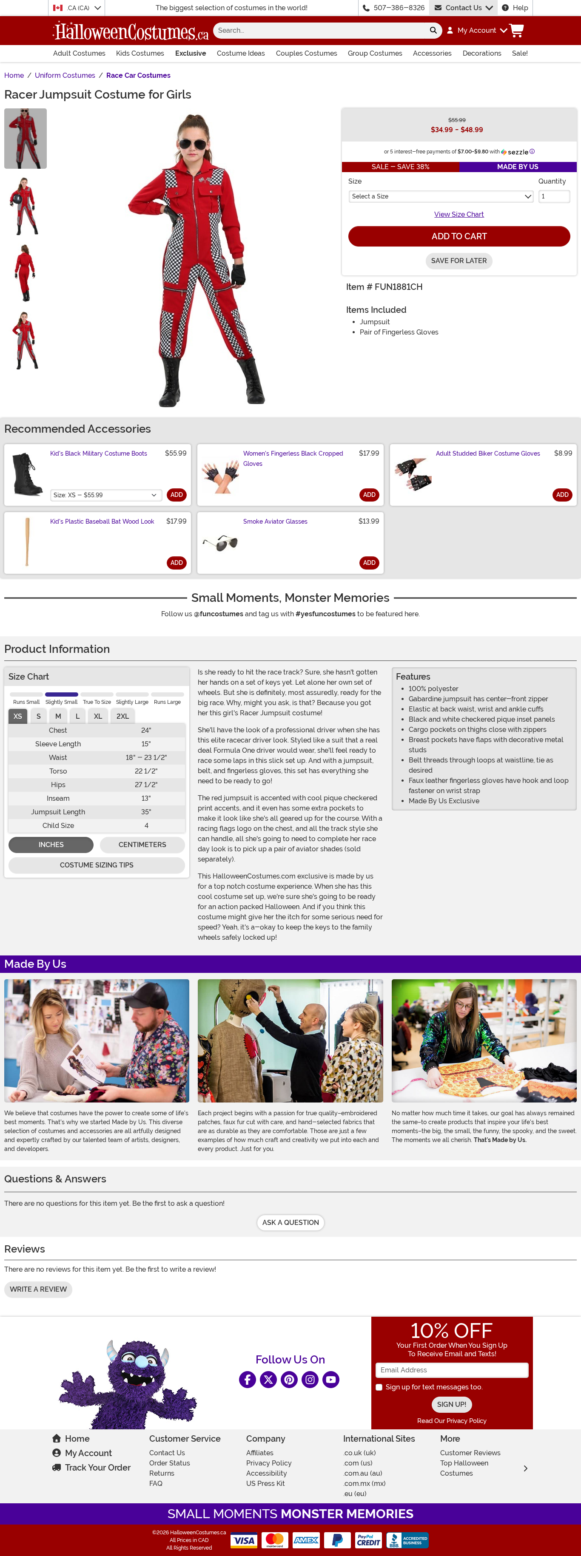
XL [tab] (98, 716)
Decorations (482, 53)
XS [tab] (18, 716)
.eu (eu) (355, 1494)
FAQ (155, 1483)
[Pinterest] (289, 1379)
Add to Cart (459, 236)
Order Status (169, 1463)
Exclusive (190, 53)
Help (520, 8)
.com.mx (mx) (364, 1483)
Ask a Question (290, 1223)
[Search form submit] (433, 31)
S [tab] (39, 716)
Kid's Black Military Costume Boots (98, 453)
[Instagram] (310, 1379)
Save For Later (459, 261)
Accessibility (266, 1473)
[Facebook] (247, 1379)
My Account (88, 1453)
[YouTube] (330, 1379)
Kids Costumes (140, 53)
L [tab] (78, 716)
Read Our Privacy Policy (452, 1421)
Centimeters (142, 845)
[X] (268, 1379)
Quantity (552, 181)
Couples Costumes (306, 53)
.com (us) (358, 1463)
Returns (161, 1473)
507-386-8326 (399, 8)
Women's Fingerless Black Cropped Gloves (293, 458)
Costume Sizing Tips (97, 865)
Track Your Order (98, 1467)
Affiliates (259, 1453)
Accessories (432, 53)
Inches (51, 845)
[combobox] (318, 31)
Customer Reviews (470, 1453)
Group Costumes (375, 53)
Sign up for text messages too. (434, 1387)
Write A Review (38, 1289)
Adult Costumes (79, 53)
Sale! (520, 53)
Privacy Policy (269, 1463)
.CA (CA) (79, 8)
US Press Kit (265, 1483)
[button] (477, 31)
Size (355, 181)
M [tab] (58, 716)
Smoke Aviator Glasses (275, 521)
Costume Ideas (241, 53)
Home (77, 1439)
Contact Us (464, 8)
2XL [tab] (123, 716)
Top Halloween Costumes (464, 1468)
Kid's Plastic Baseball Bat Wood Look (102, 521)
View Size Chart (459, 214)
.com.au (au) (362, 1473)
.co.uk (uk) (359, 1453)
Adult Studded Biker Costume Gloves (488, 453)
